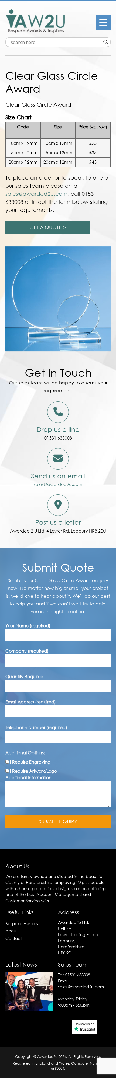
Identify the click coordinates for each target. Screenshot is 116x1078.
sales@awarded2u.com (58, 484)
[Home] (35, 31)
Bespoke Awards (21, 923)
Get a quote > (47, 227)
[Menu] (103, 22)
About (11, 930)
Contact (13, 938)
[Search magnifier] (106, 42)
